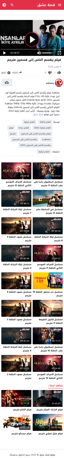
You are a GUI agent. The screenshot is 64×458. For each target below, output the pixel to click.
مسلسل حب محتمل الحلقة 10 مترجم (48, 294)
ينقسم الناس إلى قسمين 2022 (35, 145)
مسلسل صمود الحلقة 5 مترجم (19, 239)
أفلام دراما (24, 128)
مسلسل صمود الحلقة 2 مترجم (19, 376)
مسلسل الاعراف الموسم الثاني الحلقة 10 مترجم (50, 376)
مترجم (13, 134)
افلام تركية (44, 152)
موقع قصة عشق (47, 455)
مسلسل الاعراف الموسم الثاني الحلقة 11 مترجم (50, 266)
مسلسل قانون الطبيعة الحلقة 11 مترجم (51, 321)
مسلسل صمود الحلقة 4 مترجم (19, 294)
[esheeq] (59, 86)
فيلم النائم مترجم (22, 410)
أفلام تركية (29, 122)
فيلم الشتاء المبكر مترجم (50, 410)
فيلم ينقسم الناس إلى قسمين (36, 134)
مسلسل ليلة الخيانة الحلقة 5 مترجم (17, 266)
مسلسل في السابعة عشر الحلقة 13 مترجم (49, 211)
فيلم (11, 128)
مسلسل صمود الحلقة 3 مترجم (19, 321)
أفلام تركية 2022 (42, 128)
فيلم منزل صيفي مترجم (51, 433)
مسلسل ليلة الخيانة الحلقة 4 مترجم (17, 349)
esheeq (50, 83)
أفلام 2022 (45, 122)
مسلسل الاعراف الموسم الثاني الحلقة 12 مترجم (18, 183)
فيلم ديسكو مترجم (21, 433)
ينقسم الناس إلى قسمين (24, 139)
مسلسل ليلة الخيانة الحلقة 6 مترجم (48, 239)
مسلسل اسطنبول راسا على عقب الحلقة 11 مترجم (48, 183)
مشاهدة (46, 139)
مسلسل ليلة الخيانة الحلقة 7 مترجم (17, 211)
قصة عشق (46, 5)
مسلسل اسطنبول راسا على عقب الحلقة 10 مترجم (48, 349)
